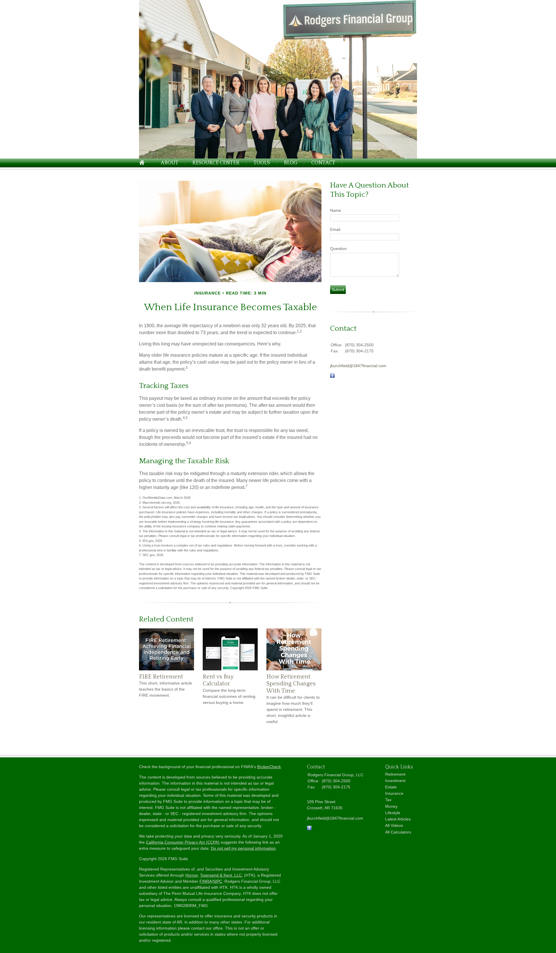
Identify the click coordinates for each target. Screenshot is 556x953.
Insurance (394, 793)
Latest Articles (398, 819)
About (169, 163)
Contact (323, 163)
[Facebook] (309, 829)
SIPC (217, 881)
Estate (391, 787)
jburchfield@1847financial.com (358, 365)
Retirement (395, 774)
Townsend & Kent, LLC (221, 875)
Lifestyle (392, 812)
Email (335, 229)
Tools (261, 163)
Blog (290, 163)
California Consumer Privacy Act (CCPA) (183, 842)
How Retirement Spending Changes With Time (291, 684)
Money (391, 806)
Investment (395, 780)
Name (335, 210)
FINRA (206, 881)
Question (338, 248)
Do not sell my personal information (243, 848)
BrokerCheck (269, 766)
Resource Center (215, 163)
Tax (388, 799)
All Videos (394, 825)
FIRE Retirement (161, 677)
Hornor (191, 875)
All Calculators (398, 832)
